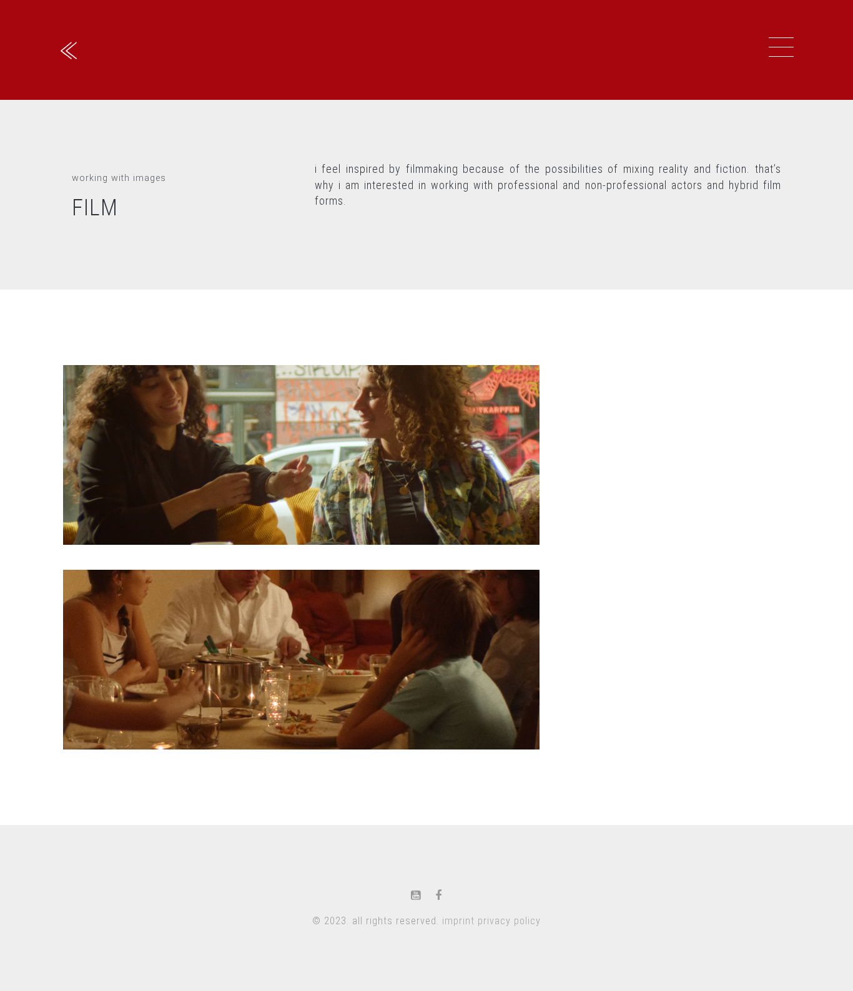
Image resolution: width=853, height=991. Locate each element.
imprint (458, 921)
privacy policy (509, 921)
